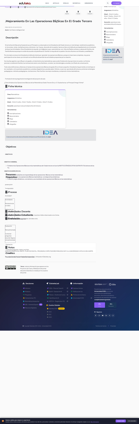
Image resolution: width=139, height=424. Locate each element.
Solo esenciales (132, 421)
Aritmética (21, 7)
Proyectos (28, 295)
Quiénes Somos (78, 288)
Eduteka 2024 (56, 308)
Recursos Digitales (31, 308)
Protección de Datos (79, 295)
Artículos (27, 288)
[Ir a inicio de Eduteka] (25, 3)
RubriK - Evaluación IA (55, 291)
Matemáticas (14, 7)
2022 (50, 311)
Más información (95, 422)
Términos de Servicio (100, 326)
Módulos (27, 291)
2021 (50, 314)
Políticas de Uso (78, 291)
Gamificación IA (54, 298)
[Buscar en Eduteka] (108, 3)
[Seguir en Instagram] (99, 315)
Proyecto (7, 7)
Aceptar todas (120, 421)
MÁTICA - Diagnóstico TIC (57, 301)
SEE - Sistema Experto (33, 304)
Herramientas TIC (30, 298)
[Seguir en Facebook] (95, 315)
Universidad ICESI (78, 298)
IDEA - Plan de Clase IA (56, 288)
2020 (50, 317)
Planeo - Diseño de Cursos (57, 295)
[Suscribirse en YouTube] (102, 315)
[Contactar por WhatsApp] (113, 315)
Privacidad (113, 326)
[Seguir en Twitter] (109, 315)
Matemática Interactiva (32, 301)
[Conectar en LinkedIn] (106, 315)
